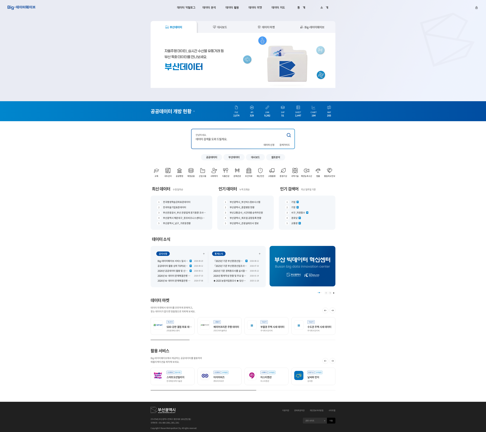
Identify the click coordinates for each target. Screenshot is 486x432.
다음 (330, 293)
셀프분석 (275, 157)
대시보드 (255, 157)
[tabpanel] (243, 60)
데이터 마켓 (160, 300)
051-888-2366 (164, 422)
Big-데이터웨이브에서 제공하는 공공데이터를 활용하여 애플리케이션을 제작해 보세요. (176, 360)
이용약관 (285, 410)
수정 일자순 (178, 189)
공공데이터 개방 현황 (171, 111)
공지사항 (163, 253)
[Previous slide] (325, 310)
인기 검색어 (289, 189)
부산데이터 (234, 157)
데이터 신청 (269, 144)
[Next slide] (332, 310)
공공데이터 (211, 157)
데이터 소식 (161, 239)
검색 (289, 135)
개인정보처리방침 (316, 410)
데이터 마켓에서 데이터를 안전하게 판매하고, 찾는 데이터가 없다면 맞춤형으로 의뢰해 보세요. (173, 309)
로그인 (476, 7)
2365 (173, 422)
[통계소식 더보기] (259, 253)
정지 (333, 293)
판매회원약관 (299, 410)
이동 (331, 420)
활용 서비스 (160, 351)
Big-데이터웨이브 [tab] (314, 27)
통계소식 (219, 253)
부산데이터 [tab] (176, 27)
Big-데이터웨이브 (21, 7)
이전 (326, 293)
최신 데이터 (161, 189)
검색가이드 (284, 144)
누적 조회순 (244, 189)
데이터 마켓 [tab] (268, 27)
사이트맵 (332, 410)
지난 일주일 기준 (308, 189)
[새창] (163, 410)
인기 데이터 (228, 189)
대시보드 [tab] (222, 27)
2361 (177, 422)
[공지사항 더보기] (204, 253)
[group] (302, 268)
